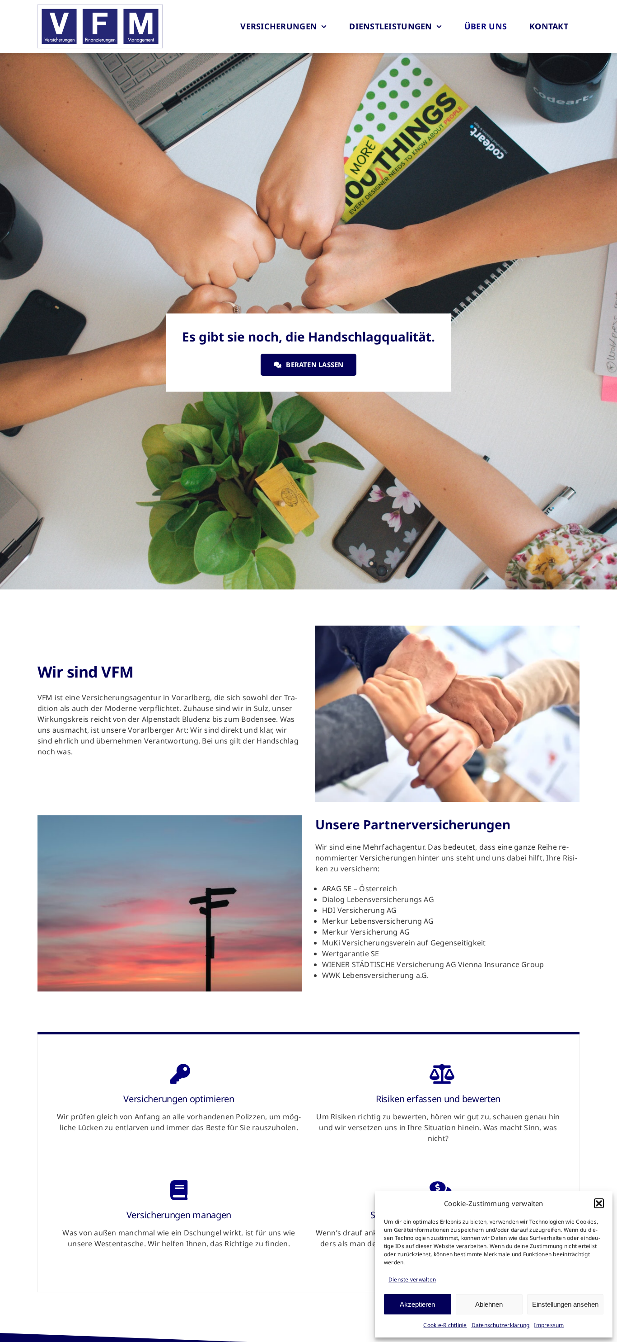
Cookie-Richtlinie (445, 1325)
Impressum (549, 1325)
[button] (598, 1203)
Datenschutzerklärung (501, 1325)
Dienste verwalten (412, 1279)
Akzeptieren (417, 1304)
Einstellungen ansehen (565, 1304)
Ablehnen (489, 1304)
